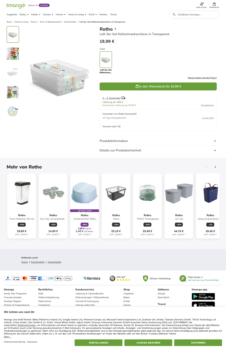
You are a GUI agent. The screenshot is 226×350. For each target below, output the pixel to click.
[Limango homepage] (16, 5)
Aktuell (161, 293)
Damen (127, 305)
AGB (40, 293)
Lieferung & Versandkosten (89, 293)
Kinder (126, 301)
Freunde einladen (13, 297)
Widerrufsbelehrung (48, 297)
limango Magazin (12, 301)
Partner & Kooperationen (17, 305)
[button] (214, 5)
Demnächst (163, 297)
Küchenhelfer (38, 262)
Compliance (44, 305)
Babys (126, 297)
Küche (24, 262)
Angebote (128, 293)
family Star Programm (15, 293)
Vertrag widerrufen (85, 305)
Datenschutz (44, 301)
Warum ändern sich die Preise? (202, 78)
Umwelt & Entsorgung (87, 301)
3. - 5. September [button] (111, 98)
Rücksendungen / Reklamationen (92, 297)
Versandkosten (207, 105)
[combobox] (194, 14)
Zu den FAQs (208, 118)
